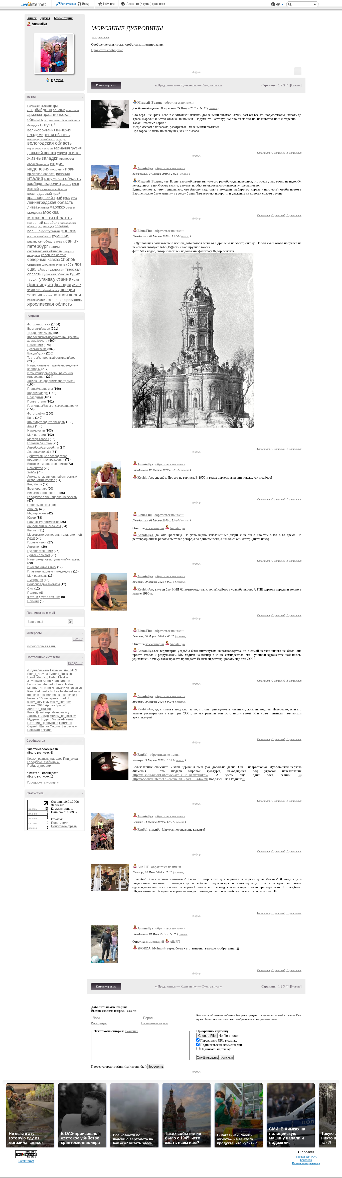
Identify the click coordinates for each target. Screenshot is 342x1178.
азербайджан (39, 110)
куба (74, 198)
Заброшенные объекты (44, 526)
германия (62, 148)
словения (61, 264)
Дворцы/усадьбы (39, 452)
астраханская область (57, 120)
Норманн (65, 723)
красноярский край (44, 197)
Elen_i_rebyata (37, 674)
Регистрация (68, 4)
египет (74, 152)
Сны (30, 588)
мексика (70, 207)
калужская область (62, 178)
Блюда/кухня (36, 353)
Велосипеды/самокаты (43, 584)
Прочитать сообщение (107, 50)
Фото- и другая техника (43, 597)
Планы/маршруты (40, 388)
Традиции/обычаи (40, 333)
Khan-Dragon (61, 681)
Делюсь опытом (38, 555)
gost (43, 695)
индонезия (38, 168)
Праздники (35, 397)
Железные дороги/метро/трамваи (51, 381)
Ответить (263, 152)
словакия (48, 264)
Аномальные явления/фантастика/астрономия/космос (52, 478)
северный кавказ (43, 259)
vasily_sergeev (60, 702)
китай (33, 188)
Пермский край (37, 105)
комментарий (154, 528)
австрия (53, 106)
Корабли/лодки (37, 393)
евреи (62, 153)
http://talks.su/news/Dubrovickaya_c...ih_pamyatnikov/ (170, 775)
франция (62, 284)
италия (35, 178)
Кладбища (34, 484)
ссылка (213, 108)
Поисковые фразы (64, 826)
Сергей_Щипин (38, 726)
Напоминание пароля (154, 1023)
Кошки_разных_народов (44, 758)
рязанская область (41, 241)
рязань (60, 241)
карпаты (66, 184)
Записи (32, 18)
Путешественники (40, 551)
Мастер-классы (38, 439)
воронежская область (40, 148)
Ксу (67, 712)
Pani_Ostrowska (38, 691)
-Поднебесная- (38, 670)
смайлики (131, 1031)
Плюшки (33, 601)
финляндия (40, 284)
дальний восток (41, 153)
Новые (295, 85)
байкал (75, 120)
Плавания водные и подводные (49, 571)
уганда (45, 279)
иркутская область (41, 174)
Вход (85, 4)
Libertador (49, 684)
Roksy (54, 691)
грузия (76, 148)
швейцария (52, 290)
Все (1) (78, 639)
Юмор (31, 517)
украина (62, 279)
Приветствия (36, 401)
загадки (50, 158)
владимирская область (48, 135)
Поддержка (273, 4)
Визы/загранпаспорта (43, 493)
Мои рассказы (37, 575)
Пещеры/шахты (38, 505)
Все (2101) (75, 663)
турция (33, 279)
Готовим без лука (39, 443)
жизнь (34, 158)
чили (40, 290)
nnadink (64, 698)
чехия (76, 285)
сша (31, 269)
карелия (53, 183)
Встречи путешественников (47, 464)
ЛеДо (45, 716)
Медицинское (37, 513)
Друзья (45, 18)
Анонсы (32, 509)
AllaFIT (143, 867)
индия (57, 163)
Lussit (60, 684)
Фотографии (36, 413)
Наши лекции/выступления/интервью (53, 559)
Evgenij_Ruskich (60, 674)
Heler (53, 677)
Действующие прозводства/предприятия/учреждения (47, 457)
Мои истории (36, 435)
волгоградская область (41, 139)
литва (32, 207)
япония (58, 300)
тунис (75, 274)
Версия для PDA (306, 1156)
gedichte (33, 695)
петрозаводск (46, 226)
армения (34, 114)
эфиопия (48, 295)
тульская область (55, 274)
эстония (34, 295)
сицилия (34, 264)
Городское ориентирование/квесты (52, 497)
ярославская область (49, 304)
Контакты (306, 1159)
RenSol (142, 754)
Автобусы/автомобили (43, 447)
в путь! (47, 124)
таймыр (41, 269)
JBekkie (62, 677)
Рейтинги (108, 4)
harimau (52, 695)
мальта (43, 207)
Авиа (30, 426)
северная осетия (53, 255)
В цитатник (293, 152)
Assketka (56, 670)
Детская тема (37, 349)
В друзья (57, 80)
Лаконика (34, 716)
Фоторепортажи (38, 324)
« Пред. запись (165, 85)
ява (48, 300)
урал (75, 279)
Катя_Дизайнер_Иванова (45, 712)
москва (51, 212)
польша (34, 231)
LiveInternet (34, 4)
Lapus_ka (34, 684)
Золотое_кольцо (39, 709)
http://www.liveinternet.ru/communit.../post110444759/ (170, 779)
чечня (31, 290)
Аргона (50, 705)
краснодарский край (43, 193)
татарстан (56, 269)
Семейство (35, 468)
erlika (73, 691)
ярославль (73, 300)
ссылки (74, 264)
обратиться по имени (179, 102)
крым (66, 198)
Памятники (35, 345)
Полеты (33, 593)
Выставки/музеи (38, 328)
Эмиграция (35, 580)
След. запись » (212, 85)
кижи (75, 184)
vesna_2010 (35, 705)
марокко (57, 207)
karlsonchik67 (67, 695)
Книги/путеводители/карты (46, 422)
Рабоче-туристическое (43, 522)
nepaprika (51, 698)
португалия (50, 231)
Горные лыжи (37, 542)
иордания (57, 169)
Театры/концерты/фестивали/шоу (51, 357)
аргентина (72, 110)
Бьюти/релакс (37, 488)
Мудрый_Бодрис (39, 719)
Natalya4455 (60, 688)
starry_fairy (34, 702)
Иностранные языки (41, 567)
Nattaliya (76, 688)
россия (68, 230)
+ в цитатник (100, 37)
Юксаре (46, 730)
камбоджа (36, 183)
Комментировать (106, 85)
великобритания (41, 130)
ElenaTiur (144, 231)
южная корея (67, 294)
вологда (61, 139)
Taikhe (64, 691)
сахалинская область (44, 251)
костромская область (53, 189)
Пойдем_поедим (39, 765)
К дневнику (189, 85)
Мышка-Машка (62, 719)
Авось (130, 4)
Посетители (59, 823)
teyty (46, 702)
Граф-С (61, 705)
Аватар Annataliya (53, 53)
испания (63, 174)
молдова (34, 212)
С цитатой (278, 152)
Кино (30, 418)
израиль (44, 164)
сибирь (68, 259)
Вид (280, 5)
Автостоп (34, 546)
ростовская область (39, 236)
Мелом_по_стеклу (63, 716)
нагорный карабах (42, 223)
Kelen (47, 681)
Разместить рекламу (306, 1163)
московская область (49, 217)
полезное (62, 226)
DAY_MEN (70, 670)
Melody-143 (35, 688)
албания (59, 110)
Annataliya (29, 24)
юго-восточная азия (41, 646)
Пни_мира (70, 758)
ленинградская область (50, 202)
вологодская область (49, 143)
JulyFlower (34, 681)
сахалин (55, 247)
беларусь (33, 125)
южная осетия (36, 299)
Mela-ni (70, 684)
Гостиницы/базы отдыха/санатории (52, 406)
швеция (67, 289)
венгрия (63, 130)
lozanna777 (35, 698)
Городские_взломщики (43, 762)
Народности (36, 430)
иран (69, 169)
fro (79, 691)
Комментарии (63, 18)
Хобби (31, 472)
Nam (47, 688)
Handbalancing (37, 677)
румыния (60, 236)
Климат (32, 530)
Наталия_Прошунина (42, 723)
